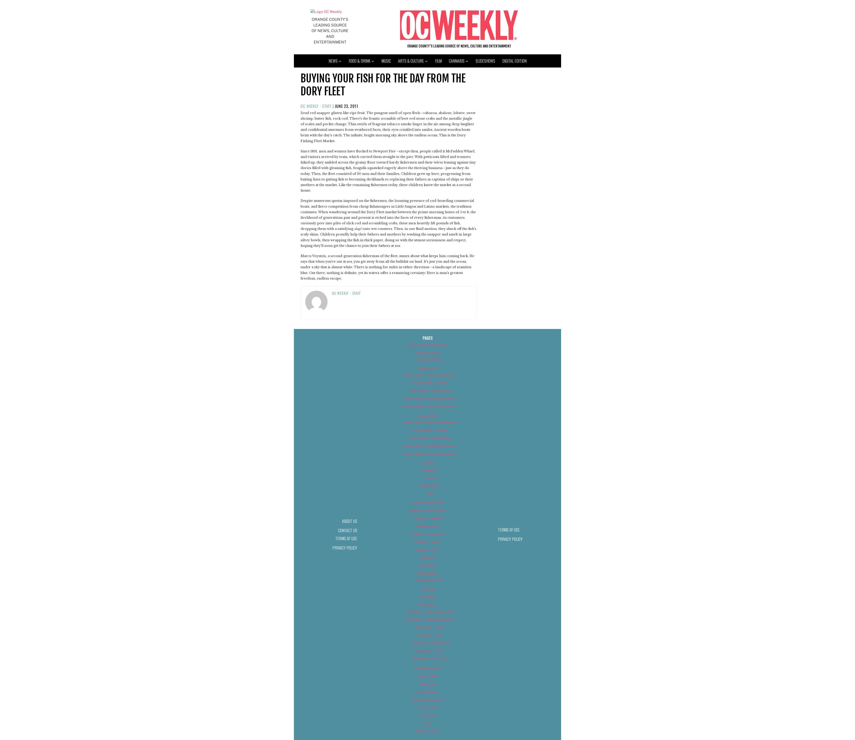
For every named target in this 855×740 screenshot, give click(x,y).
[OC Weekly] (326, 12)
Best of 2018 (427, 368)
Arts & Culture (411, 61)
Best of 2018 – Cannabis (430, 383)
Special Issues (427, 692)
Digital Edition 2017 (430, 580)
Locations (430, 477)
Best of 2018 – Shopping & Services (430, 399)
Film (438, 61)
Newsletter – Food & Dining (430, 643)
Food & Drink (359, 61)
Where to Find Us (427, 731)
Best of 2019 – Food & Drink (430, 438)
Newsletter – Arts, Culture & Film (430, 611)
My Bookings (430, 485)
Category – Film (427, 526)
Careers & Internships (427, 502)
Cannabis (456, 61)
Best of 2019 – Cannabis (430, 430)
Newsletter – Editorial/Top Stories (430, 619)
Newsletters (427, 605)
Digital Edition (514, 61)
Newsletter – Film (430, 635)
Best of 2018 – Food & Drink (430, 391)
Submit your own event (427, 699)
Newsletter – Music (430, 651)
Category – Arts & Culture (427, 510)
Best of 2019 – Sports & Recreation (430, 454)
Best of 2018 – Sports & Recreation (430, 406)
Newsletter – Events (430, 627)
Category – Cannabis (427, 518)
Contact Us (347, 530)
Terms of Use (346, 538)
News (333, 61)
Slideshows (485, 61)
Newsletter (428, 597)
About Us (349, 521)
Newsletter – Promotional (430, 659)
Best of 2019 (427, 416)
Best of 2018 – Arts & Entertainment (430, 375)
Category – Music (427, 542)
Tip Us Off (427, 715)
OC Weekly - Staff (316, 106)
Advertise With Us (427, 353)
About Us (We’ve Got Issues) (427, 345)
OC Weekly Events (427, 668)
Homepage (428, 589)
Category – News (427, 550)
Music (386, 61)
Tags (430, 493)
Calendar (427, 463)
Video (427, 723)
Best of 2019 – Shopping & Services (430, 446)
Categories (430, 470)
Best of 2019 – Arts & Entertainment (430, 422)
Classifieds (427, 558)
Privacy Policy (344, 548)
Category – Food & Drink (427, 534)
